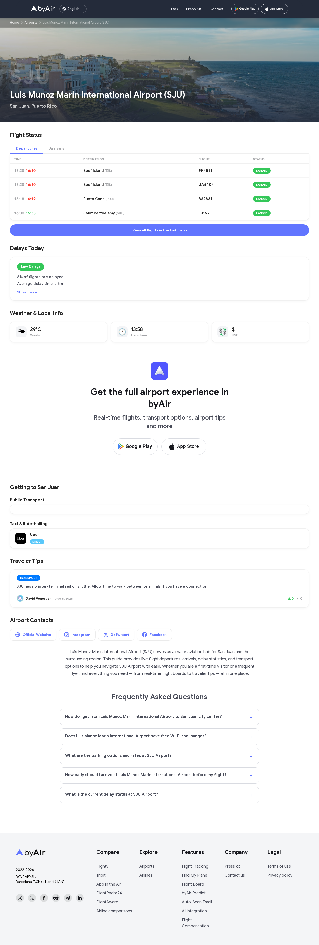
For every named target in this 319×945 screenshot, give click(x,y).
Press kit (232, 866)
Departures (26, 148)
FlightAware (107, 902)
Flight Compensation (195, 923)
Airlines (145, 875)
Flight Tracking (195, 866)
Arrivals (56, 148)
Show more (27, 292)
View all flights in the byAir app (159, 230)
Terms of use (279, 866)
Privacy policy (279, 875)
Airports (31, 22)
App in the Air (108, 884)
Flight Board (193, 884)
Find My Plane (194, 875)
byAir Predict (194, 893)
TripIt (101, 875)
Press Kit (193, 9)
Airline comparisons (114, 911)
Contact (216, 9)
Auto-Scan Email (197, 902)
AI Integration (194, 911)
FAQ (174, 9)
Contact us (235, 875)
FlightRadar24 (109, 893)
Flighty (102, 866)
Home (14, 22)
